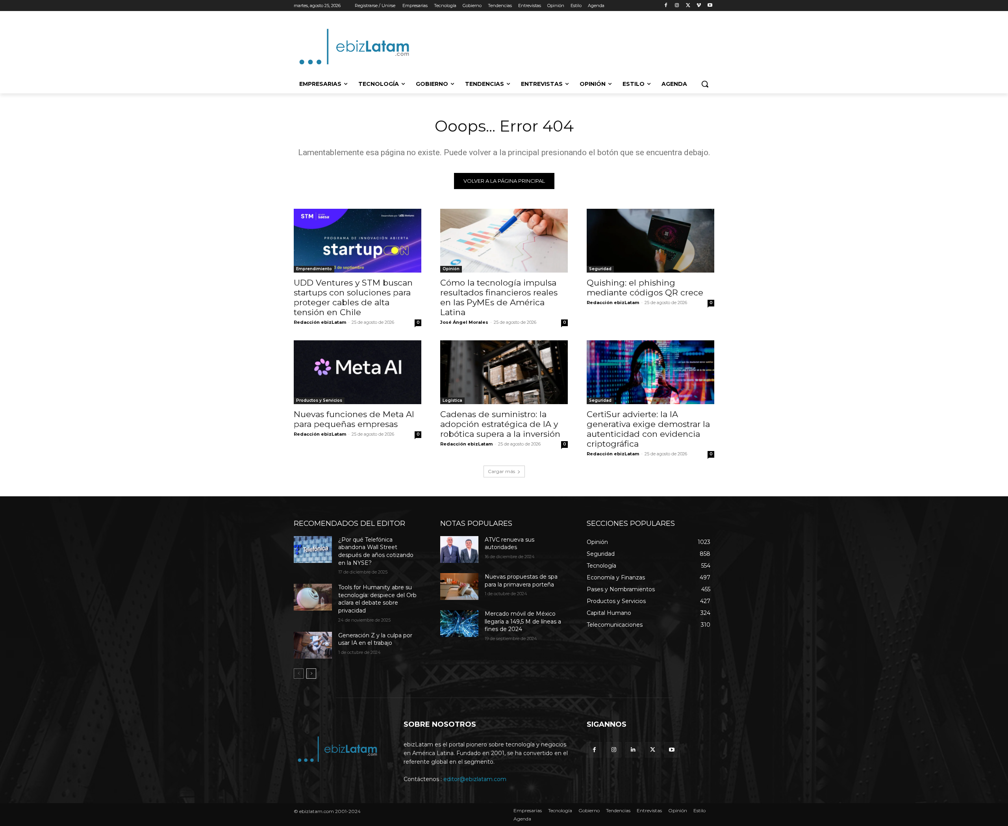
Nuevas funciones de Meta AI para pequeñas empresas (354, 419)
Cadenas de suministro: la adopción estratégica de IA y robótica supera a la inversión (500, 424)
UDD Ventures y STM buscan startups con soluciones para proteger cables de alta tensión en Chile (353, 297)
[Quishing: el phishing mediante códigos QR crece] (650, 241)
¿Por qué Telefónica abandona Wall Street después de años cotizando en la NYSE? (375, 551)
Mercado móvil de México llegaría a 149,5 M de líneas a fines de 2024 (523, 621)
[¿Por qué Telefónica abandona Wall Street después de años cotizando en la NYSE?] (313, 549)
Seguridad (600, 268)
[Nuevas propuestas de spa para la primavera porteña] (459, 586)
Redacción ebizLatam (320, 322)
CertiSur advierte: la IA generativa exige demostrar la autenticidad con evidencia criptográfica (648, 429)
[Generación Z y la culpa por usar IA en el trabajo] (313, 645)
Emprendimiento (314, 268)
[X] (688, 5)
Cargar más (501, 471)
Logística (452, 400)
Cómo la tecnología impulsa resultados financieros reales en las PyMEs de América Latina (499, 297)
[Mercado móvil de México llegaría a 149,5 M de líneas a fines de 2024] (459, 623)
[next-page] (311, 673)
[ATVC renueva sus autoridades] (459, 549)
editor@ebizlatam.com (474, 779)
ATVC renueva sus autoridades (509, 543)
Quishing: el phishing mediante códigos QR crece (645, 287)
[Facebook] (666, 5)
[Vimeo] (698, 5)
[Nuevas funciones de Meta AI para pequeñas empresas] (357, 372)
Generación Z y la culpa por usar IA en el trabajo (375, 639)
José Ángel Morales (464, 322)
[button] (704, 83)
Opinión (451, 268)
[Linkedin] (633, 749)
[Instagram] (677, 5)
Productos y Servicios (319, 400)
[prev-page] (299, 673)
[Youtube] (709, 5)
